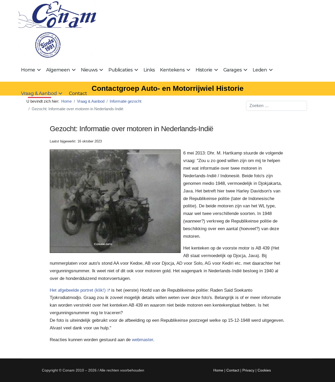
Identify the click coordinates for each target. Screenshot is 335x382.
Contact (78, 93)
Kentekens (172, 70)
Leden (260, 70)
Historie (204, 70)
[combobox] (276, 106)
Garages (232, 70)
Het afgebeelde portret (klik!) (78, 290)
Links (149, 70)
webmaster (142, 339)
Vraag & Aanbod (39, 93)
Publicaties (120, 70)
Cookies (264, 370)
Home (28, 70)
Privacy (248, 370)
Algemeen (58, 70)
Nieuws (89, 70)
